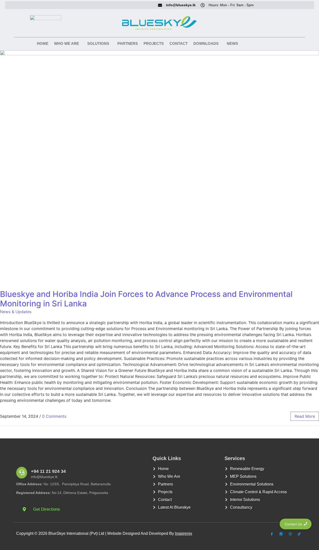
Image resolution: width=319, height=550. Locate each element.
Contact (178, 43)
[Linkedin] (281, 534)
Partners (127, 43)
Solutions (98, 43)
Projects (154, 43)
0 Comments (54, 416)
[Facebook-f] (272, 534)
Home (42, 43)
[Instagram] (290, 534)
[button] (67, 43)
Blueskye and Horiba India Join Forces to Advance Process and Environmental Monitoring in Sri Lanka (146, 298)
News (232, 43)
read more (305, 416)
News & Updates (15, 311)
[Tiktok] (299, 534)
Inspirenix (183, 533)
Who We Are (66, 43)
